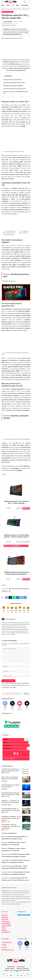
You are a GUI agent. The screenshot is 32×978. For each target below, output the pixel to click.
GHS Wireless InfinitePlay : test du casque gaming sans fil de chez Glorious (11, 818)
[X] (12, 705)
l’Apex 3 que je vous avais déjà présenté (14, 194)
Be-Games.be (5, 921)
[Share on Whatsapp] (14, 975)
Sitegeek (19, 470)
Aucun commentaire (7, 23)
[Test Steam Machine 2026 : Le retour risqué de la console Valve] (26, 811)
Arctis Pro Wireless (24, 311)
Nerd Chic (4, 915)
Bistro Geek (5, 919)
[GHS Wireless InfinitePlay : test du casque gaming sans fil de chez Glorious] (26, 819)
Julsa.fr (4, 927)
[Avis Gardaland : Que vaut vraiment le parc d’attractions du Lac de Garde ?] (26, 827)
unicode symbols (6, 872)
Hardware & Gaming (7, 11)
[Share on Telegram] (24, 975)
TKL (9, 591)
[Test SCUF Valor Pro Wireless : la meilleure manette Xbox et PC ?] (26, 771)
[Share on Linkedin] (17, 975)
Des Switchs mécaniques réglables (13, 85)
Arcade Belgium (6, 923)
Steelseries (5, 591)
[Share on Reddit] (21, 975)
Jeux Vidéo (4, 781)
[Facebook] (5, 705)
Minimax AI (5, 854)
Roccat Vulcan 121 (17, 389)
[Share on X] (11, 975)
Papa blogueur (6, 932)
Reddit (23, 126)
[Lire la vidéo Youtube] (16, 292)
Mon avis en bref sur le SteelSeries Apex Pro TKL (15, 92)
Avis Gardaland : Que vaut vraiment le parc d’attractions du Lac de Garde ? (11, 826)
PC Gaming (22, 588)
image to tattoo (6, 866)
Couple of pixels (6, 925)
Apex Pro (11, 588)
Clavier (16, 588)
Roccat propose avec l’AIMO (10, 371)
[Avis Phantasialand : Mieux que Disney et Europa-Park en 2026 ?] (26, 795)
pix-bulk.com (5, 878)
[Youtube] (19, 705)
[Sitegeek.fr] (10, 1)
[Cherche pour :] (13, 694)
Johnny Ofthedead (8, 21)
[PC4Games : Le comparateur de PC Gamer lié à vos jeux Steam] (26, 803)
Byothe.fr (4, 930)
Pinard (3, 836)
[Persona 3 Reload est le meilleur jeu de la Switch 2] (26, 787)
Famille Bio (5, 917)
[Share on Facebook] (7, 975)
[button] (3, 1)
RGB (27, 588)
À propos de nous (7, 942)
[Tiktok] (26, 705)
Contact (4, 944)
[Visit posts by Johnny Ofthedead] (3, 619)
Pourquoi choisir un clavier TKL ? (12, 79)
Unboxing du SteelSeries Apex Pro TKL (14, 82)
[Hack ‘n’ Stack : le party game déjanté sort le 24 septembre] (26, 779)
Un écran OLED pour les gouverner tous (14, 88)
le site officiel (14, 468)
